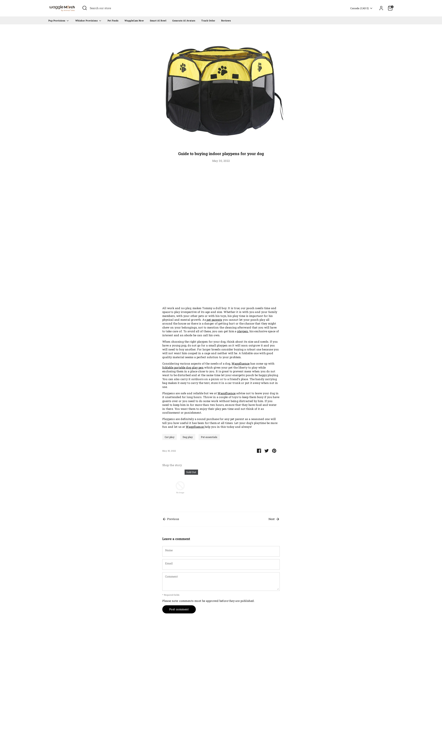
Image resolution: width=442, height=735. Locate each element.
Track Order (208, 20)
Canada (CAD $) (359, 8)
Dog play (188, 437)
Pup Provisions (57, 20)
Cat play (169, 437)
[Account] (381, 8)
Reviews (226, 20)
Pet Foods (113, 20)
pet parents (214, 319)
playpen (242, 331)
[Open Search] (84, 7)
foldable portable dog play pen (183, 367)
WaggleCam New (134, 20)
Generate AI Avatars (183, 20)
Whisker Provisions (86, 20)
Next (272, 519)
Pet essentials (209, 437)
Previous (172, 519)
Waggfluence (240, 363)
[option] (177, 488)
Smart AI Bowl (158, 20)
